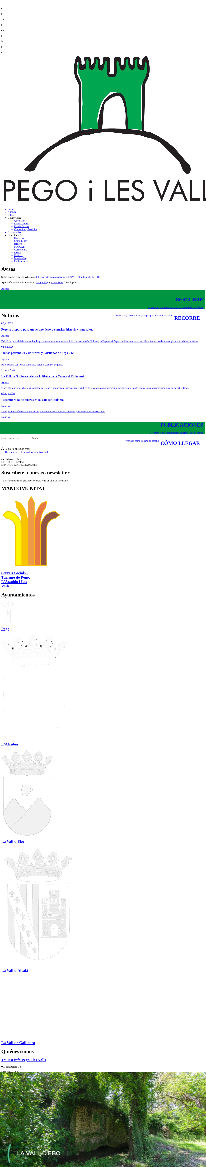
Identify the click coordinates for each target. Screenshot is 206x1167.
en (2, 30)
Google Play (42, 282)
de (2, 52)
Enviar (35, 438)
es (2, 8)
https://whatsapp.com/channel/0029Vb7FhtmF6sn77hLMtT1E (68, 277)
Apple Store (57, 282)
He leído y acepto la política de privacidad (26, 452)
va (2, 19)
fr (2, 41)
